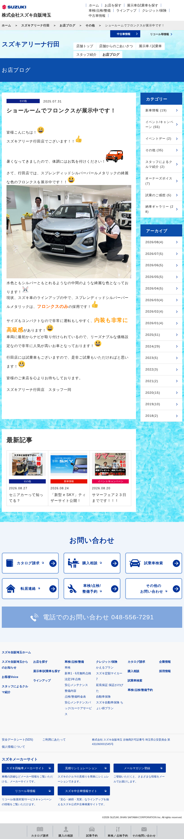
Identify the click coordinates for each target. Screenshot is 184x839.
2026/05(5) (154, 277)
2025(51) (152, 334)
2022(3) (151, 369)
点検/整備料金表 (75, 696)
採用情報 (165, 671)
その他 (90, 25)
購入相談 (133, 671)
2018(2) (151, 415)
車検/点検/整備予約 (140, 690)
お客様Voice (10, 677)
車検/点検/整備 (100, 10)
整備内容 (70, 690)
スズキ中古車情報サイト (81, 791)
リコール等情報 (25, 791)
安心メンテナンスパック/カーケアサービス (78, 708)
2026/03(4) (154, 300)
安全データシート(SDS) (17, 739)
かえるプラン (105, 667)
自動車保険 (103, 696)
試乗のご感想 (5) (158, 195)
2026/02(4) (154, 311)
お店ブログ (67, 25)
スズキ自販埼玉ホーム (16, 652)
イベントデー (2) (158, 138)
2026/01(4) (154, 323)
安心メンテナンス (76, 685)
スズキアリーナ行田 (35, 25)
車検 (67, 667)
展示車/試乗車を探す (142, 5)
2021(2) (151, 381)
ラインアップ (126, 10)
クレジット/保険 (154, 10)
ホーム (94, 5)
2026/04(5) (154, 288)
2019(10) (152, 404)
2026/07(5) (154, 254)
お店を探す (113, 5)
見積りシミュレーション (81, 768)
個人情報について (13, 746)
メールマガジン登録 (137, 768)
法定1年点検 (73, 679)
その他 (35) (154, 150)
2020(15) (152, 392)
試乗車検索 (135, 680)
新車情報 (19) (156, 110)
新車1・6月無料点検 (78, 673)
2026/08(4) (154, 242)
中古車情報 (97, 15)
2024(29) (152, 346)
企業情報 (165, 661)
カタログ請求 (136, 661)
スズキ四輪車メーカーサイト (25, 768)
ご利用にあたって (54, 739)
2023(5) (151, 358)
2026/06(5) (154, 265)
